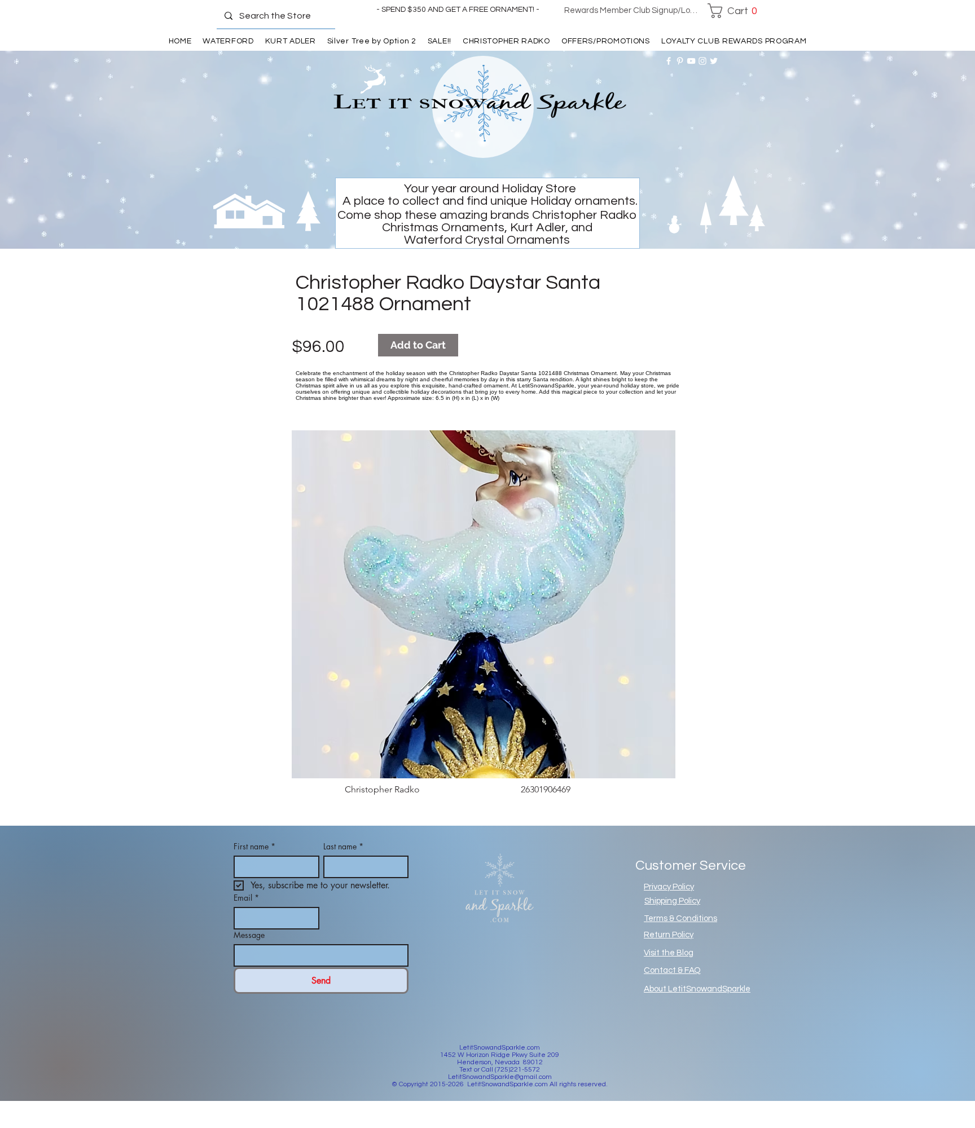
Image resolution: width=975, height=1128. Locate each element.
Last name (343, 846)
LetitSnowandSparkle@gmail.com (500, 1077)
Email (246, 897)
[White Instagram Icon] (702, 61)
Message (249, 935)
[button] (735, 10)
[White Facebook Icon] (669, 61)
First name (254, 846)
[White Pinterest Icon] (680, 61)
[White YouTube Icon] (691, 61)
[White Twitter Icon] (714, 61)
